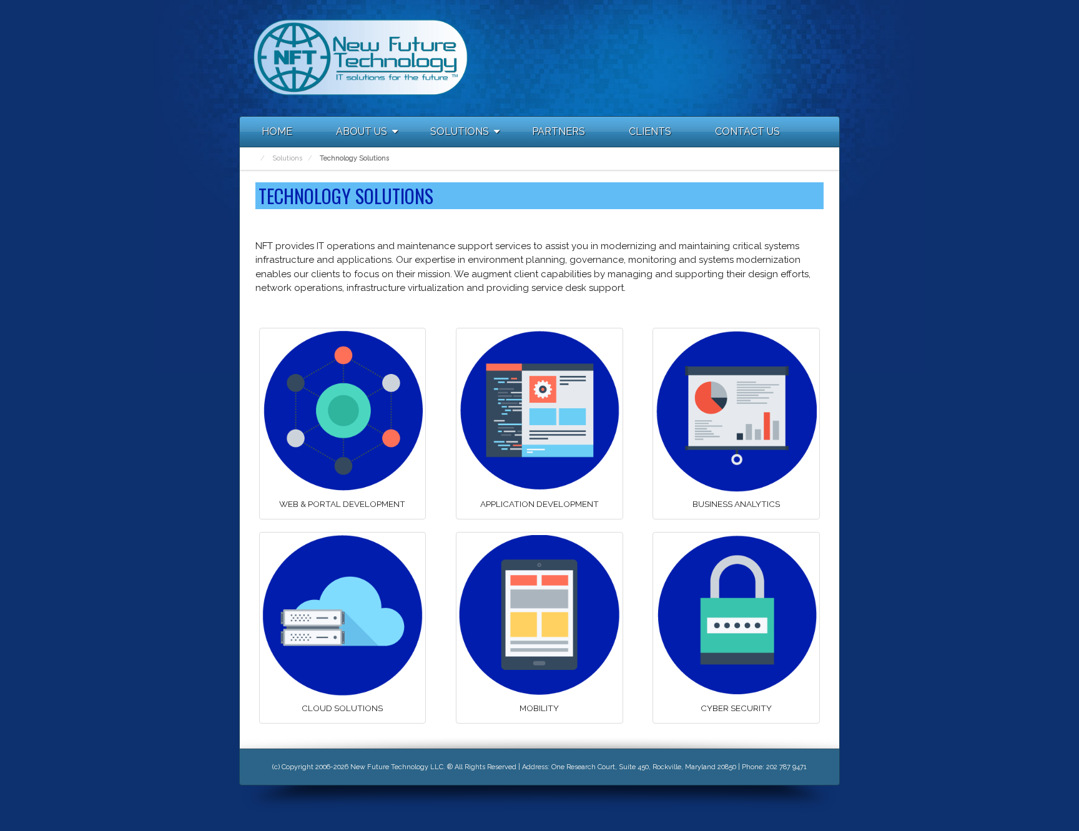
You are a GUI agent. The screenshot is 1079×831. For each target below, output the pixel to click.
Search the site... (824, 131)
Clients (650, 131)
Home (277, 131)
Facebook (762, 57)
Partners (558, 131)
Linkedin (779, 57)
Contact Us (747, 131)
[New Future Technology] (361, 57)
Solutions (459, 131)
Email (745, 57)
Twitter (796, 57)
